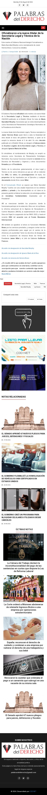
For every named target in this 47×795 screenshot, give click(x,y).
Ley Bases (37, 287)
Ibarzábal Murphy (26, 287)
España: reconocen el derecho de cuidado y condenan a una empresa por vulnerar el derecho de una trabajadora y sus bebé (24, 646)
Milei (35, 283)
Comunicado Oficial (13, 185)
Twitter (40, 299)
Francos (42, 283)
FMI (45, 287)
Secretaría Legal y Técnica (23, 283)
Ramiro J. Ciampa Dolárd (10, 51)
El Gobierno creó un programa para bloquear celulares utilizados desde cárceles (21, 517)
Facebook (31, 299)
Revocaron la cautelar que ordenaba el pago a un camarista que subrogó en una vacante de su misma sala (23, 681)
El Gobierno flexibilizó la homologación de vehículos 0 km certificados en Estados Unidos (23, 478)
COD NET (33, 791)
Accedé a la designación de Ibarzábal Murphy (18, 248)
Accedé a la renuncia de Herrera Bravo (15, 258)
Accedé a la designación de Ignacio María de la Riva (20, 253)
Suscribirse (6, 274)
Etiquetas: (8, 283)
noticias (33, 51)
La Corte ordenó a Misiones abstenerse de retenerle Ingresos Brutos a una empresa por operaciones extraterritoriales (23, 608)
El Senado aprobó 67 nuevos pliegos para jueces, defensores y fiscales (24, 716)
